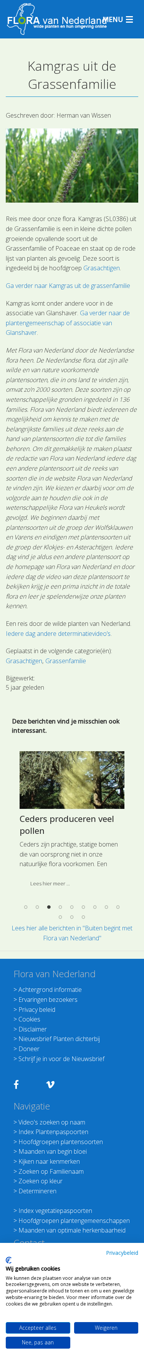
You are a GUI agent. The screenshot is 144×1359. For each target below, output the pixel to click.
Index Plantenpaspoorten (53, 1132)
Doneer (29, 1049)
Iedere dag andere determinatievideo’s (58, 633)
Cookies (29, 1019)
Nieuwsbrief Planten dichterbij (59, 1039)
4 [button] (61, 907)
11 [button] (72, 917)
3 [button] (49, 907)
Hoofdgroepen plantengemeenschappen (74, 1220)
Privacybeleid (122, 1252)
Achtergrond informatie (50, 989)
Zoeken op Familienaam (51, 1171)
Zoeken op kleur (40, 1181)
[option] (72, 822)
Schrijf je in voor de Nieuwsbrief (61, 1059)
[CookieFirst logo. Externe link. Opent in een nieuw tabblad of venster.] (9, 1260)
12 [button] (84, 917)
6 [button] (84, 907)
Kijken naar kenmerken (49, 1161)
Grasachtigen (101, 268)
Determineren (37, 1191)
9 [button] (118, 907)
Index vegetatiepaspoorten (55, 1210)
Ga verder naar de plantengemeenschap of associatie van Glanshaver (68, 323)
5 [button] (72, 907)
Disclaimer (32, 1029)
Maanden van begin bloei (52, 1151)
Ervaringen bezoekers (48, 999)
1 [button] (26, 907)
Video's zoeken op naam (51, 1122)
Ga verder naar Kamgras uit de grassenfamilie (68, 285)
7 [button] (95, 907)
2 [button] (37, 907)
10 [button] (61, 917)
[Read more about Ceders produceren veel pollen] (72, 780)
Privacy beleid (36, 1009)
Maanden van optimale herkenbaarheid (72, 1230)
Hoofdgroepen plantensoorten (60, 1142)
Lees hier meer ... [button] (50, 883)
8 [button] (107, 907)
